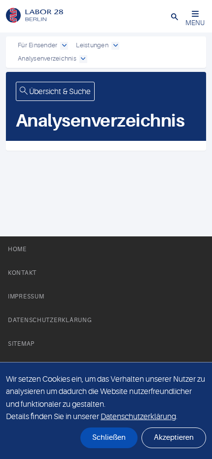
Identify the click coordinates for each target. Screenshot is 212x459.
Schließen (109, 437)
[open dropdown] (64, 46)
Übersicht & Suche (59, 91)
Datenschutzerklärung (50, 320)
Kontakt (22, 272)
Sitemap (21, 343)
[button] (174, 16)
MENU (195, 23)
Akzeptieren (174, 437)
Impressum (26, 296)
